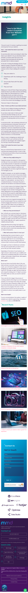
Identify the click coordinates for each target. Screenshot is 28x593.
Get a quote (21, 1)
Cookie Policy (14, 581)
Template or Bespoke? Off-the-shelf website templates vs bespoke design (12, 347)
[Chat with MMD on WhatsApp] (25, 590)
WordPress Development (8, 557)
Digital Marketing (8, 552)
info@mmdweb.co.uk (14, 538)
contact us (4, 300)
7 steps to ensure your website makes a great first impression (14, 430)
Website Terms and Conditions (14, 575)
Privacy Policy (14, 578)
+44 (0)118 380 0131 (14, 534)
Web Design (9, 548)
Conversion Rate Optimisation (22, 553)
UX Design (22, 557)
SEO (9, 562)
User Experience (22, 548)
